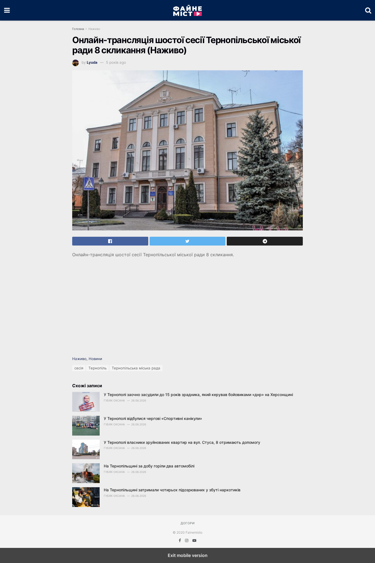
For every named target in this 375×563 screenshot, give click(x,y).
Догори (188, 523)
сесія (78, 368)
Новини (95, 358)
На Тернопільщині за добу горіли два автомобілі (149, 466)
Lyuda (92, 62)
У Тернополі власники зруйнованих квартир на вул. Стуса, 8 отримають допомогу (182, 442)
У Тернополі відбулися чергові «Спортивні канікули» (153, 418)
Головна (78, 29)
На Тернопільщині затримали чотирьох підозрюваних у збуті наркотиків (172, 489)
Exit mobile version (188, 555)
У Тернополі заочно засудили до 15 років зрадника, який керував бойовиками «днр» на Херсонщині (198, 394)
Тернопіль (97, 368)
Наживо (94, 29)
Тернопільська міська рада (136, 368)
